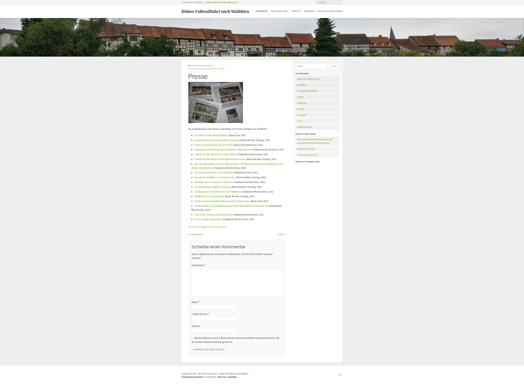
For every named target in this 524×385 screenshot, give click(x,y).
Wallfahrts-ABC (279, 11)
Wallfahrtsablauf (304, 127)
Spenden (300, 109)
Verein (300, 121)
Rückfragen (302, 103)
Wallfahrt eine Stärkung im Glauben (214, 182)
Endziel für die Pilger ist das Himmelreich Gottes (220, 159)
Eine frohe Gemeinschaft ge (209, 214)
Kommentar (198, 265)
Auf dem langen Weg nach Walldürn (214, 172)
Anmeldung (302, 85)
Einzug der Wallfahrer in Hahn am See (215, 177)
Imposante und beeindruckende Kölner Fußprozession (223, 149)
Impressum (309, 11)
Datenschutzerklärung (330, 11)
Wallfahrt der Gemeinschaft (209, 196)
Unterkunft (301, 115)
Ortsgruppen (197, 234)
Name (195, 302)
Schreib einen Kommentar (201, 65)
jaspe (222, 68)
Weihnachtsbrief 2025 (306, 149)
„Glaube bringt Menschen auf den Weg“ (215, 154)
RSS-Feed (222, 377)
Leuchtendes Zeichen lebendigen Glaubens (217, 140)
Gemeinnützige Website (192, 377)
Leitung (300, 97)
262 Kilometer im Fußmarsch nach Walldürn (218, 191)
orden (228, 214)
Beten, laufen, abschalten (208, 219)
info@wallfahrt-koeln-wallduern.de (222, 2)
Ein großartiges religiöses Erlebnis (213, 186)
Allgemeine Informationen (214, 226)
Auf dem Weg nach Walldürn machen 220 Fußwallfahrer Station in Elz (231, 205)
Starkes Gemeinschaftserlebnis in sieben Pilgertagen (222, 201)
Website (195, 326)
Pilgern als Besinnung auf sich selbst (214, 144)
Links (280, 234)
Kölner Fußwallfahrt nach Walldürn (215, 11)
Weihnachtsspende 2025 (307, 155)
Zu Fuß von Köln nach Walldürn (211, 135)
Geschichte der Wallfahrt (307, 91)
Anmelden (232, 377)
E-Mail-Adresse (200, 314)
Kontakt (296, 11)
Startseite (261, 11)
